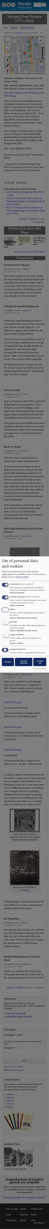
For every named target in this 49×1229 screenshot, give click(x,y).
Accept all (40, 662)
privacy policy (22, 577)
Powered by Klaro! (39, 669)
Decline (7, 662)
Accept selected (23, 662)
